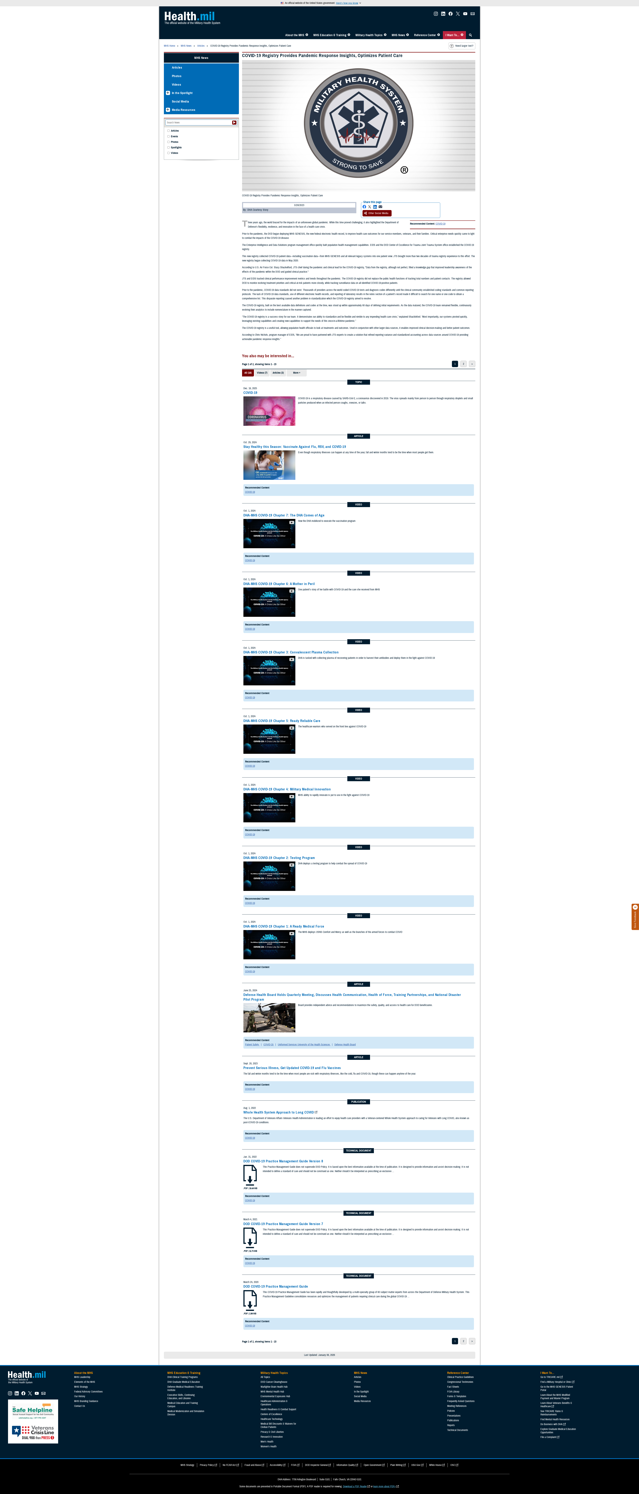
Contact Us (79, 1406)
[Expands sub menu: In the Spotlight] (168, 93)
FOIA (293, 1465)
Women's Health (268, 1446)
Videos (176, 84)
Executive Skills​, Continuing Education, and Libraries (181, 1396)
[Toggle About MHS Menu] (307, 35)
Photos (177, 76)
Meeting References (457, 1406)
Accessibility (276, 1465)
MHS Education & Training (329, 35)
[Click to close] (635, 907)
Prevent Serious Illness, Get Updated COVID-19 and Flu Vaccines (292, 1068)
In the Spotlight (182, 93)
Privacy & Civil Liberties (272, 1432)
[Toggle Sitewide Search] (470, 35)
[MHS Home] (29, 1383)
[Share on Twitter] (370, 207)
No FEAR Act (229, 1465)
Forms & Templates (456, 1396)
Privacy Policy (207, 1465)
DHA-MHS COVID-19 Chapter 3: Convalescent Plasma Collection (291, 652)
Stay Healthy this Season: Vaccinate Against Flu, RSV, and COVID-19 (294, 447)
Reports (451, 1425)
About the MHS (294, 35)
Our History (79, 1396)
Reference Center (425, 35)
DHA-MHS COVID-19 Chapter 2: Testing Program (279, 858)
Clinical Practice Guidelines (460, 1377)
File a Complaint (548, 1437)
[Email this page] (380, 207)
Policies (451, 1411)
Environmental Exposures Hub (275, 1396)
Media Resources (183, 110)
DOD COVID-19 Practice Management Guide (275, 1286)
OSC (452, 1465)
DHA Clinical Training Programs (182, 1377)
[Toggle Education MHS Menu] (349, 35)
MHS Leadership (82, 1377)
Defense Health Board (345, 1044)
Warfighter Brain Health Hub (274, 1386)
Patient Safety (252, 1044)
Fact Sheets (453, 1386)
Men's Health (267, 1441)
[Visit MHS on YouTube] (465, 15)
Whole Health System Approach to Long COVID (278, 1112)
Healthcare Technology (272, 1419)
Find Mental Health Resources (555, 1419)
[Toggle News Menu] (407, 35)
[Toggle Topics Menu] (385, 35)
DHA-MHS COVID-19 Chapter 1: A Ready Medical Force (283, 926)
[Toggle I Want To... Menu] (462, 35)
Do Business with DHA (551, 1424)
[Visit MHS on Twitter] (458, 15)
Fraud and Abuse (253, 1465)
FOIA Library (453, 1391)
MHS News (398, 35)
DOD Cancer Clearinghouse (274, 1382)
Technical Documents (457, 1430)
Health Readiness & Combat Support (278, 1409)
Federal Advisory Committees (88, 1391)
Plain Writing (396, 1465)
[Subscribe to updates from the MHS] (473, 15)
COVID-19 (440, 223)
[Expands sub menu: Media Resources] (168, 110)
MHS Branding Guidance (86, 1401)
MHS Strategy (81, 1386)
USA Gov (415, 1465)
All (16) (248, 372)
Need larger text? (464, 45)
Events (174, 136)
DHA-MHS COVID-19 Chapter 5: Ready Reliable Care (281, 721)
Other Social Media (378, 213)
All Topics (265, 1377)
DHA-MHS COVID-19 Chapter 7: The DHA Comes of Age (283, 515)
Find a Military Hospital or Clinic (555, 1382)
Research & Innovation (272, 1436)
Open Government (372, 1465)
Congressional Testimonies (460, 1382)
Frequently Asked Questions (461, 1401)
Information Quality (345, 1465)
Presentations (454, 1415)
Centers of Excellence (271, 1414)
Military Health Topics (369, 35)
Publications (453, 1420)
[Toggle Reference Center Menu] (438, 35)
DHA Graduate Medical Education (183, 1382)
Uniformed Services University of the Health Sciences (304, 1044)
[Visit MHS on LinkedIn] (443, 15)
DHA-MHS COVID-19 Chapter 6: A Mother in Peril (279, 584)
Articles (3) (278, 372)
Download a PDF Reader (355, 1486)
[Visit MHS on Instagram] (436, 15)
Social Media (180, 101)
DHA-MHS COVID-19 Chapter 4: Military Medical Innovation (287, 789)
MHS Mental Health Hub (272, 1391)
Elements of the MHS (84, 1382)
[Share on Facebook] (364, 207)
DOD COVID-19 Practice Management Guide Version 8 (283, 1161)
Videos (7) (262, 372)
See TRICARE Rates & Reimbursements (551, 1413)
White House (435, 1465)
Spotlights (176, 147)
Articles (177, 67)
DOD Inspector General (316, 1465)
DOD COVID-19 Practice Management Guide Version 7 (283, 1224)
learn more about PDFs (384, 1486)
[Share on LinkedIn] (375, 207)
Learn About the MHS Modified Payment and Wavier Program (555, 1396)
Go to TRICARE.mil (549, 1377)
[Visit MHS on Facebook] (451, 15)
